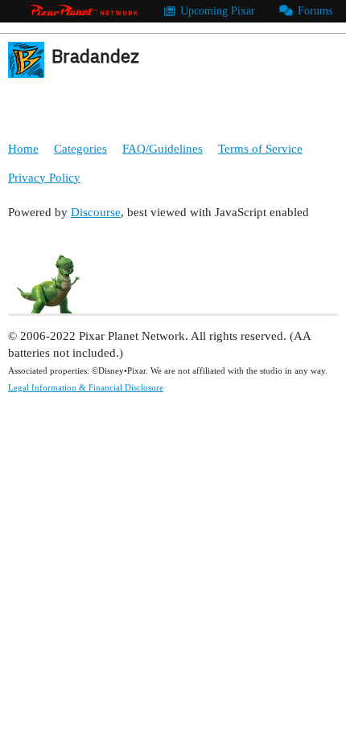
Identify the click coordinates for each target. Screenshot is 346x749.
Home (23, 148)
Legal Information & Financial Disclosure (85, 387)
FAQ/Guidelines (162, 148)
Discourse (96, 212)
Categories (80, 148)
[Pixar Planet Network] (83, 11)
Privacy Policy (44, 177)
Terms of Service (260, 148)
